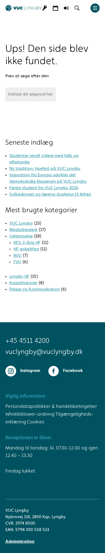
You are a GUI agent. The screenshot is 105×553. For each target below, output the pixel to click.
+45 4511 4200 (27, 341)
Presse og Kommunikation (34, 289)
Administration (19, 542)
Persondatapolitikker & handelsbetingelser (51, 406)
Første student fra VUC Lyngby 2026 (43, 188)
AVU (17, 256)
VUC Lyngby (21, 223)
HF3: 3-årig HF (26, 243)
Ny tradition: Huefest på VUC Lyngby (44, 169)
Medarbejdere (23, 230)
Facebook (73, 371)
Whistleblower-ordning (29, 414)
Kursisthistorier (23, 283)
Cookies (35, 422)
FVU (17, 262)
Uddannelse (21, 236)
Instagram (30, 371)
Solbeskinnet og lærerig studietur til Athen (50, 194)
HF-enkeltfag (26, 249)
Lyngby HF (19, 276)
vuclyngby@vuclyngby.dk (44, 352)
